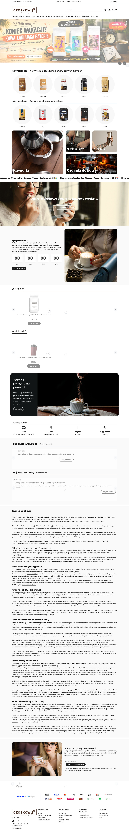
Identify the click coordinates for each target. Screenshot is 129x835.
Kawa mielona (104, 815)
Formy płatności (84, 815)
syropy (41, 612)
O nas (40, 813)
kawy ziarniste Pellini (29, 585)
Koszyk (61, 817)
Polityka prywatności (44, 815)
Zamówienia (62, 813)
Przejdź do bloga (41, 473)
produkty (105, 434)
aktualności (25, 681)
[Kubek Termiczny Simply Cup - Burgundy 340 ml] (33, 346)
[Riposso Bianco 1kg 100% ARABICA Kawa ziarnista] (34, 303)
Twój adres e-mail (70, 761)
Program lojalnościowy (65, 815)
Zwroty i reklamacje (44, 820)
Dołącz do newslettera (76, 764)
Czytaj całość (66, 460)
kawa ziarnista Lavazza (95, 583)
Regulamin (85, 768)
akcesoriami (59, 517)
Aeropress (99, 528)
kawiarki (66, 528)
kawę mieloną (24, 583)
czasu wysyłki (18, 434)
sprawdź (64, 207)
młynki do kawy (111, 627)
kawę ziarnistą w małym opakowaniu (47, 578)
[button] (105, 10)
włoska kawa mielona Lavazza (60, 597)
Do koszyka (34, 323)
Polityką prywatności (86, 770)
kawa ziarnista (32, 574)
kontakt (78, 434)
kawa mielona (106, 593)
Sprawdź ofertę (19, 268)
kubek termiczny (36, 653)
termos (47, 653)
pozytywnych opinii (51, 434)
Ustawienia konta (64, 820)
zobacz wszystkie (44, 444)
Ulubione (61, 822)
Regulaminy (41, 817)
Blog (101, 817)
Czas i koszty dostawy (85, 817)
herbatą (101, 532)
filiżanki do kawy (79, 640)
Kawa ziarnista (104, 813)
